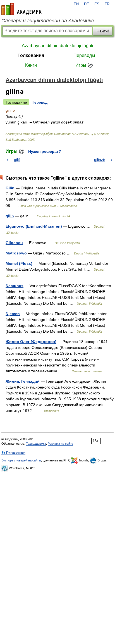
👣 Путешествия (13, 452)
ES (96, 4)
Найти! (103, 31)
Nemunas (14, 286)
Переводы (84, 55)
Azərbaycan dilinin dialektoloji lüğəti (57, 45)
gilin (10, 216)
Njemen (13, 313)
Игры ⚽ (84, 65)
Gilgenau (14, 242)
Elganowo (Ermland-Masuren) (34, 226)
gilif (17, 159)
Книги (31, 65)
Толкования (31, 55)
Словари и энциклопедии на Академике (47, 20)
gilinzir (99, 159)
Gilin (10, 188)
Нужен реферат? (44, 151)
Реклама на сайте (60, 443)
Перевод (39, 102)
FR (107, 4)
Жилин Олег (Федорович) (31, 341)
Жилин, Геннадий (23, 381)
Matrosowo (16, 253)
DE (86, 4)
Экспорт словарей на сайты (21, 460)
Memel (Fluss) (19, 263)
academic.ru (21, 9)
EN (76, 4)
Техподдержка (36, 443)
